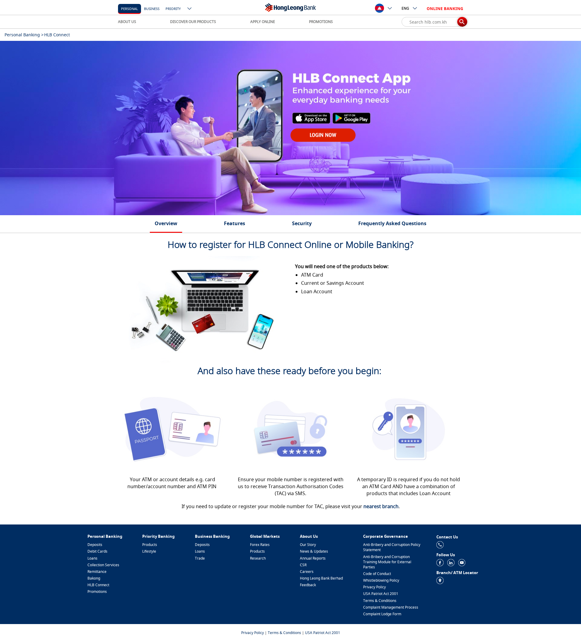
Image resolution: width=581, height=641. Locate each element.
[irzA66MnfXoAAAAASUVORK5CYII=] (440, 544)
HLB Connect (98, 584)
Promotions (97, 591)
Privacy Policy (374, 587)
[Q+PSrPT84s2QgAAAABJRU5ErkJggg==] (451, 562)
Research (258, 558)
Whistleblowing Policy (381, 580)
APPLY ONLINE (262, 21)
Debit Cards (97, 551)
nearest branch (381, 506)
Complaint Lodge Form (382, 613)
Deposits (94, 544)
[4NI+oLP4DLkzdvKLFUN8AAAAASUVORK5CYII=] (440, 562)
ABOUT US (127, 21)
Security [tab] (302, 223)
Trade (200, 558)
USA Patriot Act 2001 (380, 593)
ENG (405, 8)
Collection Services (103, 564)
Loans (92, 558)
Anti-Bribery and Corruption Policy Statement (391, 547)
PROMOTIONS (321, 21)
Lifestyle (149, 551)
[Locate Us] (440, 580)
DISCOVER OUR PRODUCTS (193, 21)
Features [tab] (234, 223)
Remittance (97, 571)
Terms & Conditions (379, 600)
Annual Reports (313, 558)
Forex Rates (260, 544)
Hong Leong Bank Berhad (321, 578)
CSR (303, 564)
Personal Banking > (24, 35)
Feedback (308, 584)
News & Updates (314, 551)
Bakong (93, 578)
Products (149, 544)
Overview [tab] (166, 223)
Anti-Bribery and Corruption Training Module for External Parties (387, 562)
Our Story (308, 544)
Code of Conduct (377, 573)
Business (151, 8)
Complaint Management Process (390, 607)
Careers (306, 571)
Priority (173, 8)
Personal (129, 8)
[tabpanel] (290, 128)
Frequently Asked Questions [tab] (392, 223)
